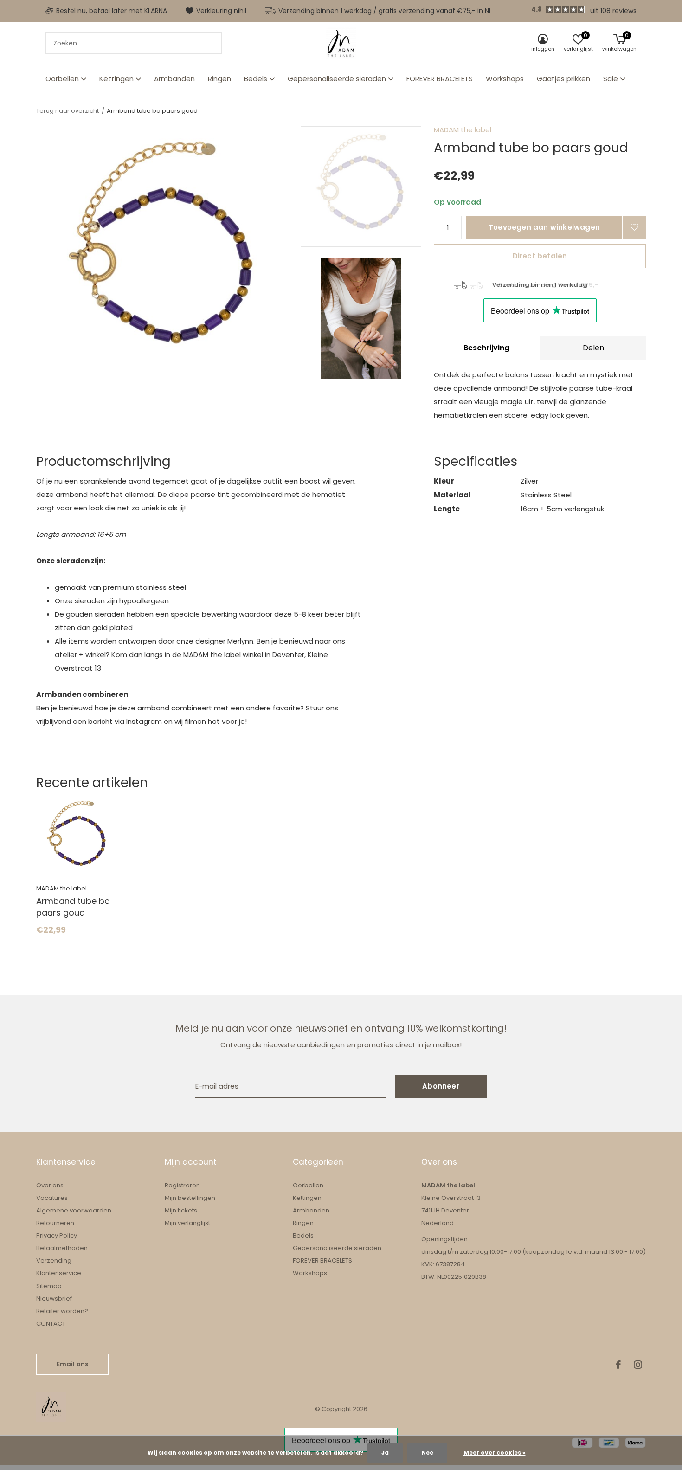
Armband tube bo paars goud (73, 906)
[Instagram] (638, 1364)
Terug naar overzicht (67, 110)
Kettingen (116, 79)
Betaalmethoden (62, 1248)
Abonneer (440, 1086)
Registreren (182, 1185)
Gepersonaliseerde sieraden (337, 79)
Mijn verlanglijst (187, 1223)
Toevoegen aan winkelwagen (544, 227)
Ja (385, 1453)
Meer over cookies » (494, 1453)
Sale (610, 79)
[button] (367, 186)
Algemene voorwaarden (73, 1210)
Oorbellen (62, 79)
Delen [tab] (593, 347)
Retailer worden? (62, 1311)
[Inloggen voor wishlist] (634, 227)
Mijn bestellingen (190, 1197)
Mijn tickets (181, 1210)
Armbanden (174, 79)
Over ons (50, 1185)
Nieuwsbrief (54, 1298)
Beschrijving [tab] (486, 347)
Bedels (255, 79)
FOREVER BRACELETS (439, 79)
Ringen (219, 79)
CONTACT (50, 1323)
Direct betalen (540, 256)
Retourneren (55, 1223)
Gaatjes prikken (563, 79)
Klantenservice (58, 1273)
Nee (427, 1453)
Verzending (53, 1260)
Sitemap (49, 1286)
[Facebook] (618, 1364)
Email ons (73, 1364)
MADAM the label (462, 130)
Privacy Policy (56, 1235)
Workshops (505, 79)
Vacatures (52, 1197)
